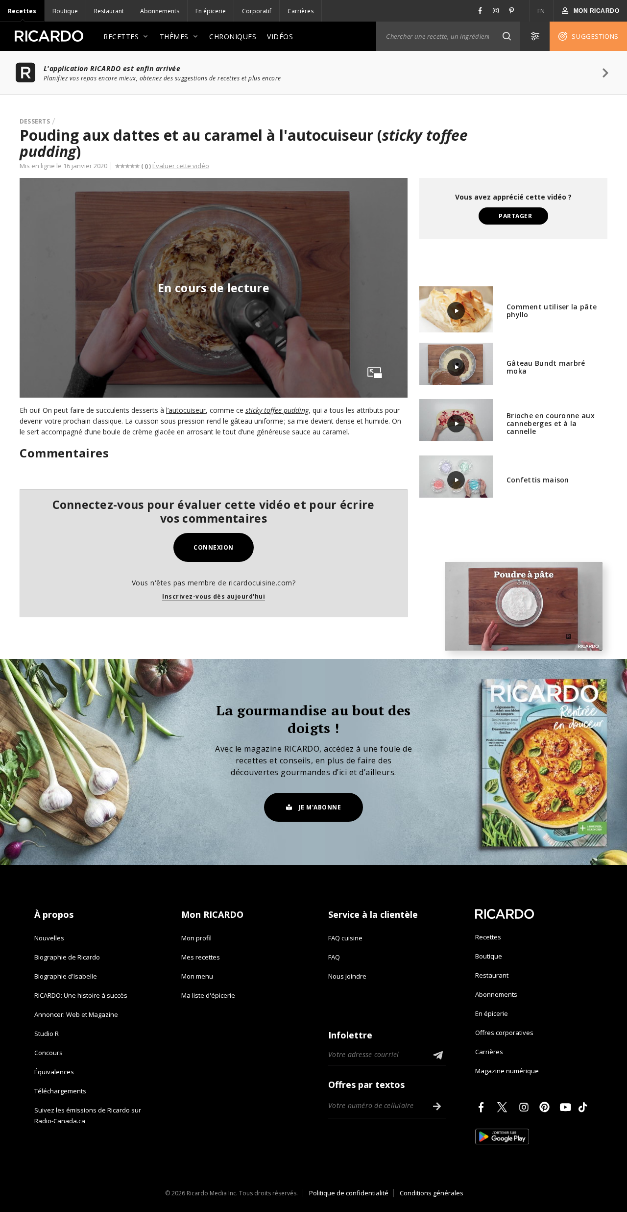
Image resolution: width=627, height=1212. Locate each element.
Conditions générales (431, 1192)
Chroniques (232, 36)
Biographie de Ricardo (67, 957)
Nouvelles (49, 938)
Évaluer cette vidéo (180, 165)
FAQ (334, 957)
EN (541, 11)
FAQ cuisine (345, 938)
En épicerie (210, 11)
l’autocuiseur (186, 410)
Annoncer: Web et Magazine (76, 1014)
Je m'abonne (320, 807)
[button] (506, 36)
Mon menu (197, 976)
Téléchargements (60, 1090)
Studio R (46, 1033)
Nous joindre (347, 976)
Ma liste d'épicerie (208, 995)
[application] (524, 606)
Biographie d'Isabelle (65, 976)
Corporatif (256, 11)
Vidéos (280, 36)
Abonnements (159, 11)
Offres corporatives (504, 1032)
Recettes (22, 11)
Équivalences (54, 1071)
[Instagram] (525, 1107)
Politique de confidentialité (348, 1192)
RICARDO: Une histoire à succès (80, 995)
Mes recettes (200, 957)
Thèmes (174, 36)
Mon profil (196, 938)
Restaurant (109, 11)
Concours (48, 1052)
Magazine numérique (507, 1070)
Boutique (65, 11)
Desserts (35, 121)
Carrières (301, 11)
